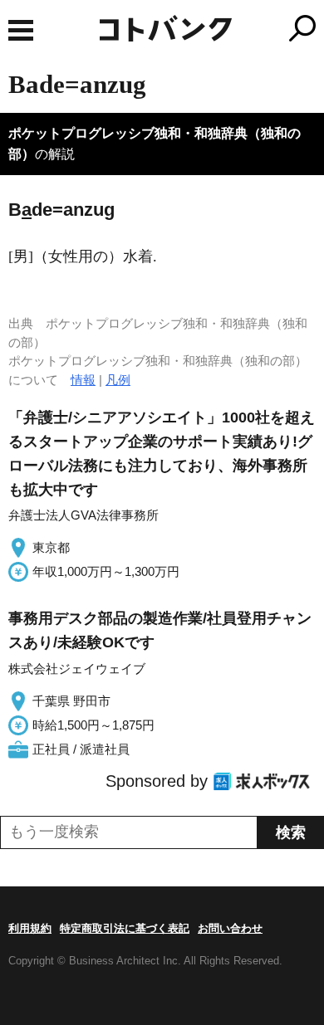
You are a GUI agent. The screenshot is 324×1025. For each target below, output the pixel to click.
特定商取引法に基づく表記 (124, 928)
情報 (83, 380)
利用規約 (30, 928)
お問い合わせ (230, 928)
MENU (21, 30)
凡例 (118, 380)
